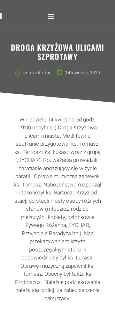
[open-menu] (50, 17)
